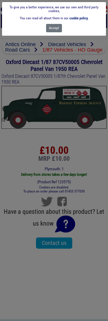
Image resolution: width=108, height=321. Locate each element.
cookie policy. (78, 18)
